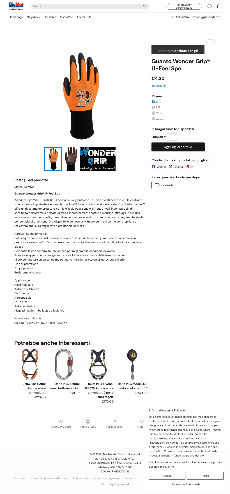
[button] (16, 6)
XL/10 (159, 113)
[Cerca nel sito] (145, 6)
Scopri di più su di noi (161, 466)
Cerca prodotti (61, 427)
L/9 (158, 107)
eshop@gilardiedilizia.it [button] (206, 17)
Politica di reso (133, 478)
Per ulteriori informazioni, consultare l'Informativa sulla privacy (185, 462)
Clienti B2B (84, 17)
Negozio (32, 17)
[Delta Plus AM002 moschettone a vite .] (64, 364)
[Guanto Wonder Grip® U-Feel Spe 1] (70, 159)
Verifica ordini (115, 427)
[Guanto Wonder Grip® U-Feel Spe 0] (53, 159)
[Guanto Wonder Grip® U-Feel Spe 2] (98, 159)
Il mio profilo (88, 427)
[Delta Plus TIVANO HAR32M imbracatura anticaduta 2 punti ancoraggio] (98, 364)
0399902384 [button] (180, 17)
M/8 (158, 102)
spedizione (158, 86)
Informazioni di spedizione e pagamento (97, 478)
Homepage (16, 17)
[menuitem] (207, 42)
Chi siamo (50, 17)
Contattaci (66, 17)
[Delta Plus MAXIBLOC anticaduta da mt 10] (132, 364)
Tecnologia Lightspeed (115, 484)
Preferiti (142, 427)
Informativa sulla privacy (55, 478)
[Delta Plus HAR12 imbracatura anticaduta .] (29, 364)
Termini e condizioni (26, 478)
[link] (186, 483)
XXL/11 (160, 119)
